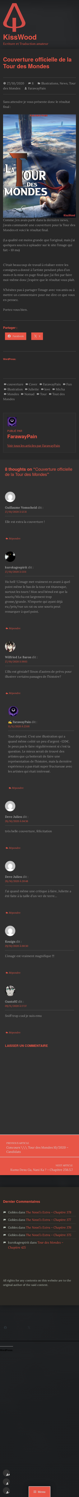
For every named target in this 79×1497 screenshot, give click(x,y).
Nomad (29, 394)
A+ (8, 1474)
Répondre (15, 538)
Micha (60, 389)
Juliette (33, 389)
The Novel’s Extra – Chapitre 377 (48, 1220)
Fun (69, 384)
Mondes (13, 394)
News (63, 83)
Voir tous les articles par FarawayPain (33, 445)
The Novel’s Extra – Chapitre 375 (48, 1235)
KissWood (20, 37)
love (47, 389)
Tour (43, 394)
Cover (33, 384)
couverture (15, 384)
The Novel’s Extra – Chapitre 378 (48, 1212)
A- (7, 1492)
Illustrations (49, 83)
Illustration (15, 389)
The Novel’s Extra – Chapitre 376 (48, 1227)
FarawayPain (37, 88)
